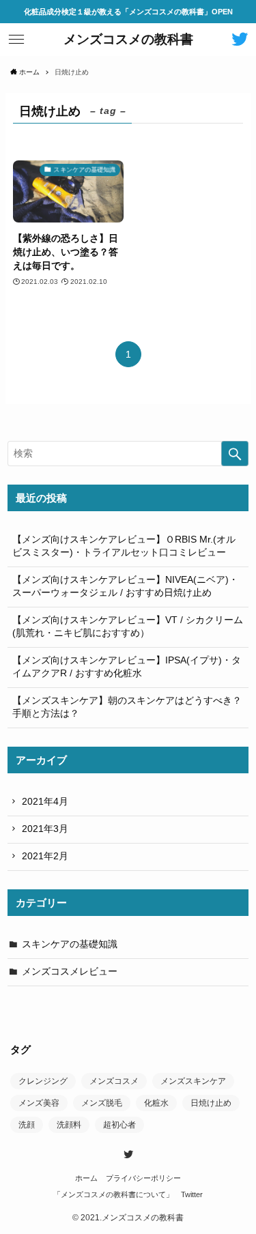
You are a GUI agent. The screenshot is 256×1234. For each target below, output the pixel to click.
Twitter (192, 1194)
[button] (16, 39)
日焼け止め (210, 1103)
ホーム (86, 1178)
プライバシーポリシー (143, 1178)
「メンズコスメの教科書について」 (113, 1194)
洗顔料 (69, 1125)
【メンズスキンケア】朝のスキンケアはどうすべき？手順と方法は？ (127, 707)
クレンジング (43, 1081)
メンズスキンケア (193, 1081)
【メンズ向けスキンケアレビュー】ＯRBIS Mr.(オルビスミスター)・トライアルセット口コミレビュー (124, 546)
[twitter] (128, 1154)
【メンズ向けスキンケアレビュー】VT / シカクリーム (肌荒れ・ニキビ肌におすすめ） (127, 626)
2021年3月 (45, 829)
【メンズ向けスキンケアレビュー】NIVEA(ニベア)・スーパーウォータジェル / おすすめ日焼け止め (125, 586)
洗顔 (26, 1125)
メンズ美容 (38, 1103)
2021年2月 (45, 856)
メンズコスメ (114, 1081)
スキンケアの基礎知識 (69, 944)
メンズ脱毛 (101, 1103)
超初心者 (119, 1125)
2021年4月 (45, 802)
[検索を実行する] (234, 453)
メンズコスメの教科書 (128, 39)
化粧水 (156, 1103)
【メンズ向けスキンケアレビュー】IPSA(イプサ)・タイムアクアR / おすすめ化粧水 (126, 666)
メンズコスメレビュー (69, 971)
